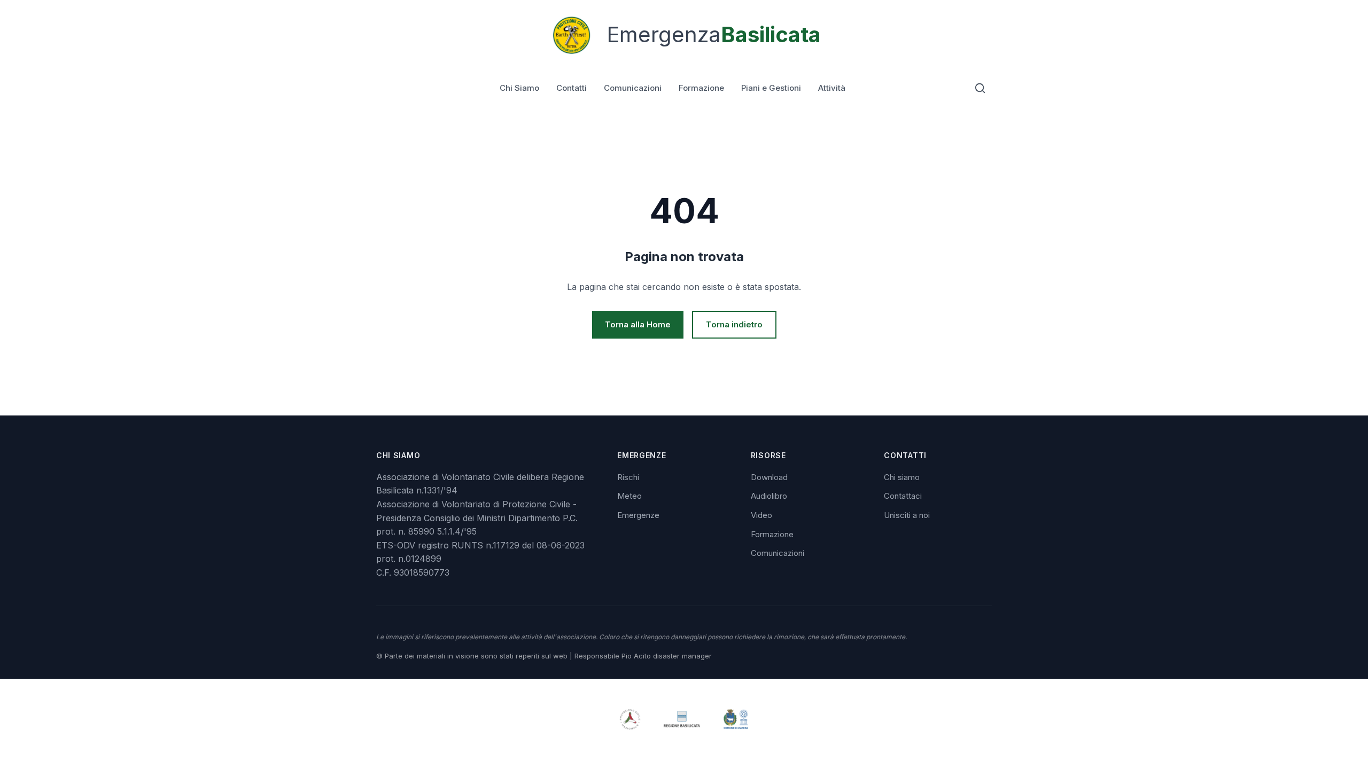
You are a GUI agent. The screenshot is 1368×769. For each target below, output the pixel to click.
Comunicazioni (633, 88)
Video (761, 515)
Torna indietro (734, 324)
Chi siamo (902, 477)
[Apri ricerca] (980, 88)
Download (769, 477)
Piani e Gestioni (771, 88)
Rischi (628, 477)
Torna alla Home (638, 324)
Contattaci (903, 496)
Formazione (701, 88)
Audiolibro (769, 496)
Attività (831, 88)
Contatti (571, 88)
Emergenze (638, 515)
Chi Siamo (519, 88)
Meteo (629, 496)
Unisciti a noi (907, 515)
